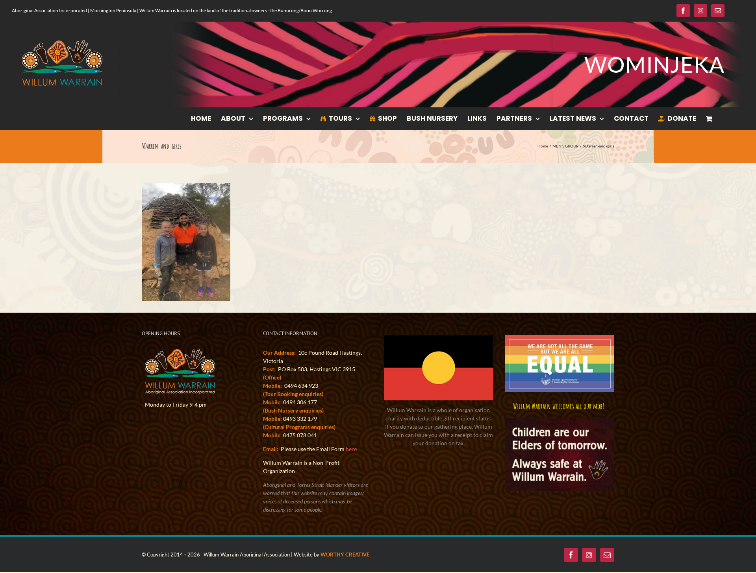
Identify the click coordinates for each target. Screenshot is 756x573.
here (351, 449)
